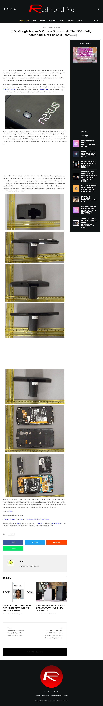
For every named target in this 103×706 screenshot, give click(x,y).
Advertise (45, 696)
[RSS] (94, 20)
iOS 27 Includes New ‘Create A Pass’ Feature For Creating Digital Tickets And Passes (89, 176)
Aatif (44, 27)
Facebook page (55, 523)
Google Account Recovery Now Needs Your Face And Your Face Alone (17, 607)
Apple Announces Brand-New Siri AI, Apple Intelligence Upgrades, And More (88, 223)
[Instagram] (11, 9)
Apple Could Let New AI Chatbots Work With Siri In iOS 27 (88, 154)
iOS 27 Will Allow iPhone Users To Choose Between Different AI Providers (88, 210)
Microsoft (52, 20)
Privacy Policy (56, 696)
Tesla (62, 20)
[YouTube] (15, 9)
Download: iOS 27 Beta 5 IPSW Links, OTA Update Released (88, 164)
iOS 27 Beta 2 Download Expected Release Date (89, 199)
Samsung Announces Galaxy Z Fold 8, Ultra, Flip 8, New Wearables (51, 607)
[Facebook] (4, 9)
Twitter (19, 523)
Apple (34, 20)
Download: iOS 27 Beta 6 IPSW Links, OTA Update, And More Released (88, 188)
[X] (8, 9)
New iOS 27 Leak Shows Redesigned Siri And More (88, 143)
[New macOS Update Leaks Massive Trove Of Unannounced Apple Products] (85, 55)
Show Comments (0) (34, 652)
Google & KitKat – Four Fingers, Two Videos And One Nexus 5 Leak (27, 519)
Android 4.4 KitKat (9, 89)
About (38, 696)
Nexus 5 (12, 534)
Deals (80, 20)
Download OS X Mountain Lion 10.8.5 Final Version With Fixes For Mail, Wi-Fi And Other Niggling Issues (53, 633)
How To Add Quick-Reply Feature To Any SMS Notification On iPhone (16, 631)
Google (42, 20)
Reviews (71, 20)
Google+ (40, 523)
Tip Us (66, 696)
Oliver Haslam (8, 614)
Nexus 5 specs (45, 89)
